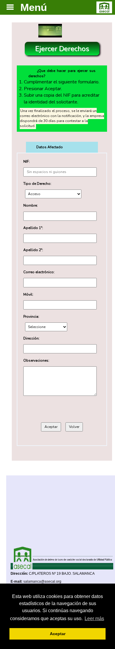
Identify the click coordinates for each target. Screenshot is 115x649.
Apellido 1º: (33, 227)
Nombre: (30, 205)
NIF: (26, 161)
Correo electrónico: (39, 272)
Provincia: (31, 316)
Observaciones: (36, 360)
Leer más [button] (94, 618)
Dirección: (31, 338)
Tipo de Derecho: (37, 183)
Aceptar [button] (57, 633)
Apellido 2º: (33, 250)
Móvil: (28, 294)
